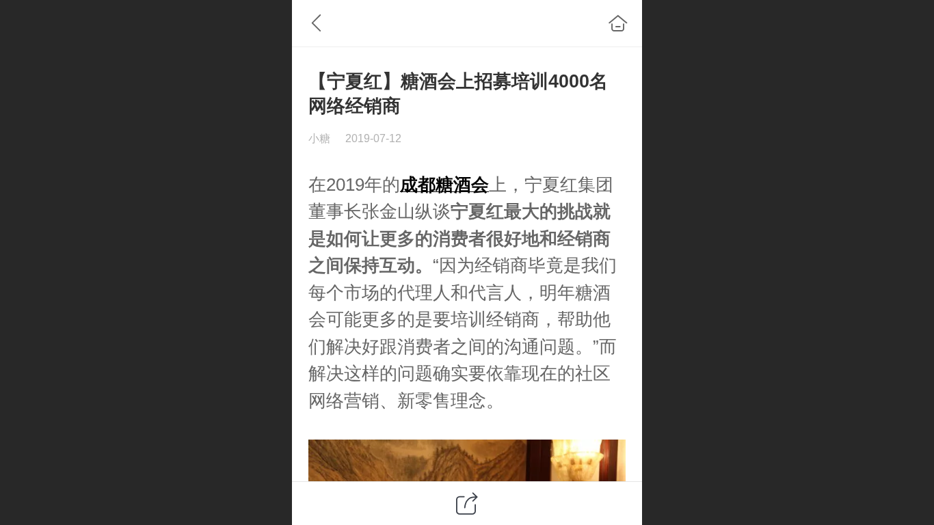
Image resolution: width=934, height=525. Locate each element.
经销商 (584, 238)
